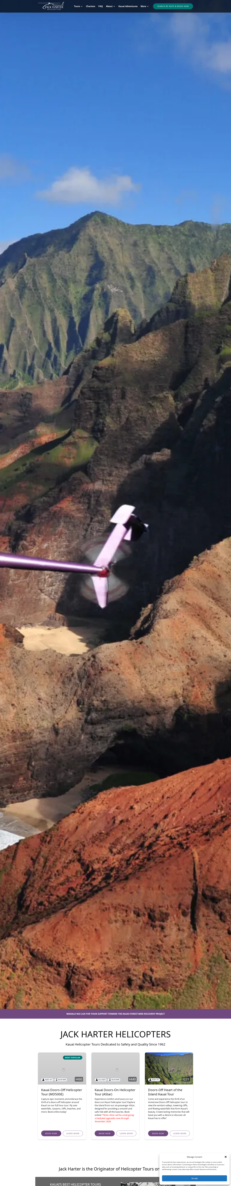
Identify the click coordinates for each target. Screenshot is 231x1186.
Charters (90, 6)
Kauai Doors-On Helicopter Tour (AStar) (115, 1092)
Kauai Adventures (128, 6)
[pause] (115, 1004)
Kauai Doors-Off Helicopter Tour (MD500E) (61, 1092)
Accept (194, 1178)
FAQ (100, 6)
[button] (225, 1157)
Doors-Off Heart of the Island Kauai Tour (165, 1092)
